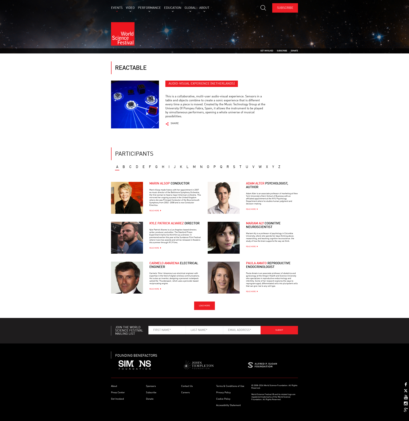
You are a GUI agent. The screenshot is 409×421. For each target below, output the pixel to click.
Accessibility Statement (228, 405)
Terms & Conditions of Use (230, 386)
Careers (185, 392)
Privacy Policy (223, 392)
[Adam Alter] (224, 198)
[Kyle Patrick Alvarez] (127, 238)
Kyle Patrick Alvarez (174, 223)
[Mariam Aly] (224, 238)
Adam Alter (267, 185)
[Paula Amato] (224, 278)
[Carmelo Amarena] (127, 278)
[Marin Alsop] (127, 198)
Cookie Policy (223, 399)
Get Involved (117, 399)
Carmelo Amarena (173, 265)
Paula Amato (268, 265)
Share (175, 123)
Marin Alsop (169, 183)
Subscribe (285, 7)
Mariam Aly (263, 225)
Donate (150, 399)
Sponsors (151, 386)
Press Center (118, 392)
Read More (154, 211)
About (114, 386)
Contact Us (187, 386)
